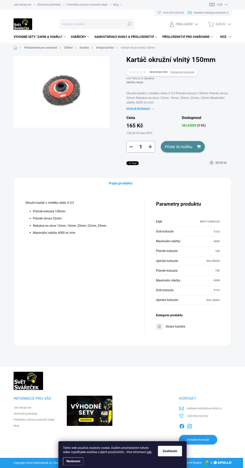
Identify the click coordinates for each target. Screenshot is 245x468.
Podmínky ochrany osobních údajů (87, 4)
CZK (220, 5)
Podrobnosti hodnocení (182, 72)
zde (149, 452)
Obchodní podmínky (49, 4)
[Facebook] (182, 425)
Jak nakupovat (22, 4)
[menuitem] (40, 37)
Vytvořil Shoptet (192, 462)
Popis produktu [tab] (120, 183)
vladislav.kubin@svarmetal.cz (204, 408)
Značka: (134, 82)
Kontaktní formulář (198, 439)
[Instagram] (189, 425)
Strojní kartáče (175, 326)
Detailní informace (138, 108)
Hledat (129, 24)
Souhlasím (170, 451)
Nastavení (73, 461)
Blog (116, 4)
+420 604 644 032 (197, 415)
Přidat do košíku (178, 146)
